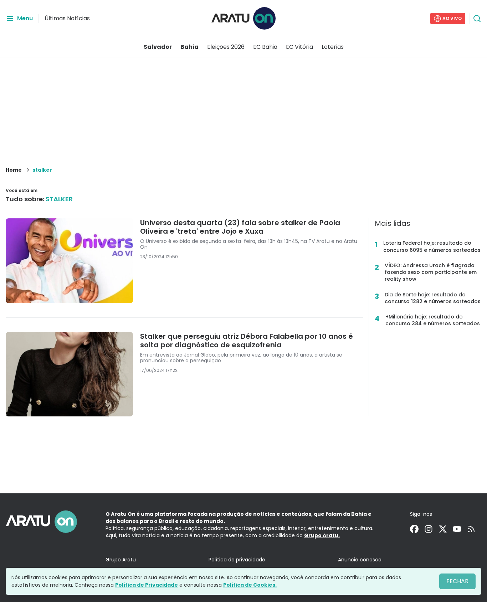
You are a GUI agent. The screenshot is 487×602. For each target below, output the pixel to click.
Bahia (189, 47)
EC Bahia (265, 47)
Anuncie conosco (359, 559)
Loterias (333, 47)
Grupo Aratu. (322, 535)
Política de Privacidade (146, 584)
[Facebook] (414, 529)
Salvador (158, 47)
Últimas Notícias (67, 18)
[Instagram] (428, 529)
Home (14, 169)
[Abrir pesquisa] (477, 18)
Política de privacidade (237, 559)
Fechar (457, 581)
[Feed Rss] (471, 529)
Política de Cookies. (250, 584)
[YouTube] (457, 529)
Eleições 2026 (226, 47)
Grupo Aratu (121, 559)
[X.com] (443, 529)
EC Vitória (299, 47)
